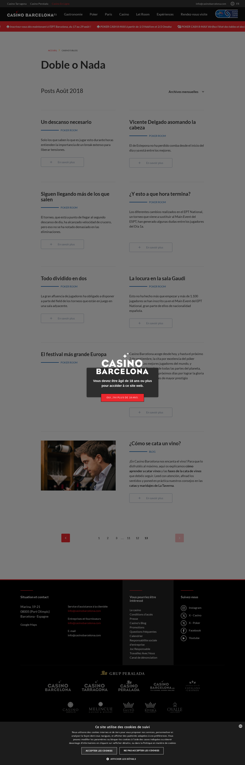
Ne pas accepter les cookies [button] (141, 750)
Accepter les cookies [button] (99, 750)
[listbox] (240, 726)
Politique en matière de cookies (159, 743)
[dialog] (122, 743)
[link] (122, 398)
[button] (122, 759)
